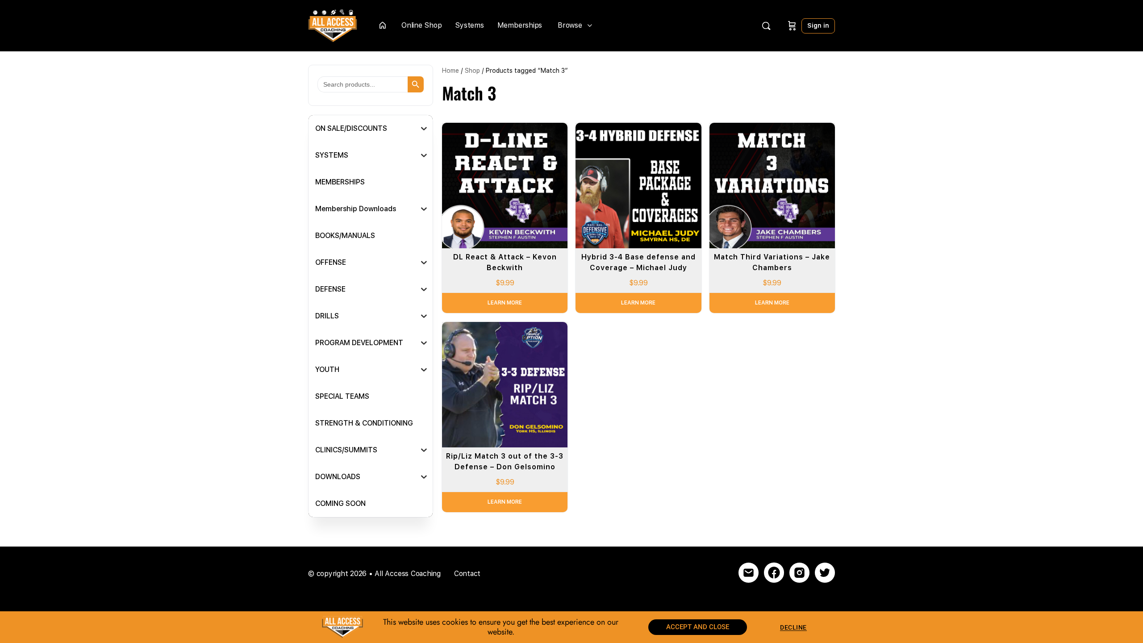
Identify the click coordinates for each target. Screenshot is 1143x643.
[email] (748, 573)
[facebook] (774, 573)
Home (450, 70)
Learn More (505, 303)
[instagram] (799, 573)
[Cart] (792, 25)
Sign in (818, 25)
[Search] (766, 26)
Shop (472, 70)
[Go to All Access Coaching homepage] (332, 24)
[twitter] (825, 573)
